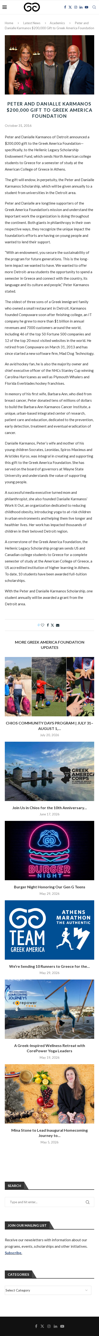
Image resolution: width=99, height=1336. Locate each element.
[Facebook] (65, 7)
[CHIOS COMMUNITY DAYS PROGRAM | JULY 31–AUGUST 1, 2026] (49, 686)
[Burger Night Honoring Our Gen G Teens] (49, 850)
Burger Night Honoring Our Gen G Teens (49, 887)
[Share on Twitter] (52, 625)
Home (9, 23)
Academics (57, 23)
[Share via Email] (57, 625)
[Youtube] (86, 7)
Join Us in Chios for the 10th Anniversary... (49, 807)
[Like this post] (42, 625)
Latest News (31, 23)
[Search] (94, 7)
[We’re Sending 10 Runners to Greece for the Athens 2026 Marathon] (49, 930)
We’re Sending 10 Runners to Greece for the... (49, 966)
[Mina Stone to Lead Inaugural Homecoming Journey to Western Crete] (49, 1094)
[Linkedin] (81, 7)
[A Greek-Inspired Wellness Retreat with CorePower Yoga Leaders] (49, 1009)
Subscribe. (13, 1253)
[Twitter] (70, 7)
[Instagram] (75, 7)
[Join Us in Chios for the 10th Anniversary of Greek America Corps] (49, 771)
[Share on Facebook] (48, 625)
